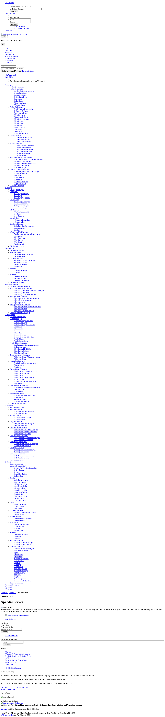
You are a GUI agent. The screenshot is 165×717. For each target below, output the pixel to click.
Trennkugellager (20, 103)
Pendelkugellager (20, 93)
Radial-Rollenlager (16, 107)
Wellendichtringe (16, 252)
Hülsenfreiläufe (19, 127)
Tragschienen (19, 365)
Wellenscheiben (19, 498)
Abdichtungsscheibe (21, 482)
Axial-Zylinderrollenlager (23, 151)
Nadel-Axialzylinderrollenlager (25, 163)
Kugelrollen (18, 391)
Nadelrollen (18, 530)
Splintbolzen (18, 476)
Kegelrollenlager (20, 115)
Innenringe (18, 129)
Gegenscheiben (19, 488)
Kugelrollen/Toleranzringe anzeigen (27, 387)
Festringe (17, 565)
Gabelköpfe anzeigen (21, 194)
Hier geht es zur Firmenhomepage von (14, 688)
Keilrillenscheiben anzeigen (24, 542)
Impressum (9, 664)
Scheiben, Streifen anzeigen (24, 226)
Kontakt (8, 652)
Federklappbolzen (20, 474)
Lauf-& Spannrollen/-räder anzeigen (27, 172)
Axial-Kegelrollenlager (22, 153)
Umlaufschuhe (19, 383)
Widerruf (8, 585)
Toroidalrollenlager (21, 117)
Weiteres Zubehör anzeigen (24, 549)
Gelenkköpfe (14, 218)
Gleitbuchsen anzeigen (22, 212)
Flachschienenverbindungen (24, 377)
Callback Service (11, 662)
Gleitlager (8, 52)
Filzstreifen (18, 266)
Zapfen (16, 577)
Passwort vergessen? (21, 28)
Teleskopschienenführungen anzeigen (27, 357)
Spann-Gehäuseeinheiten (23, 301)
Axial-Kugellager (16, 135)
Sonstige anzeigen (20, 276)
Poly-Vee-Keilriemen (17, 454)
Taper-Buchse (19, 514)
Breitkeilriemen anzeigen (23, 417)
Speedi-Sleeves (15, 516)
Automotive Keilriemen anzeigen (26, 444)
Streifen (17, 230)
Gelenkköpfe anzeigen (22, 220)
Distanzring (18, 557)
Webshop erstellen (7, 715)
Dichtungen (9, 54)
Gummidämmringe (21, 571)
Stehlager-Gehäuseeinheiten (24, 311)
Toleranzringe (19, 389)
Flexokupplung (19, 238)
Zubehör (8, 63)
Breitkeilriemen (15, 415)
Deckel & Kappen (20, 264)
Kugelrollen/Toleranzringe (19, 385)
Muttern (17, 563)
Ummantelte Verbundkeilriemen (25, 432)
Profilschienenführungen (18, 343)
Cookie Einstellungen (13, 668)
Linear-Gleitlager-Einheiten (24, 337)
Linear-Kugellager (20, 323)
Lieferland (13, 9)
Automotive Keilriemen (18, 442)
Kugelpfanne (19, 240)
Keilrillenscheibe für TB (23, 545)
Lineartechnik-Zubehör (22, 581)
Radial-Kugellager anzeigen (24, 91)
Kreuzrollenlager (20, 167)
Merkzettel (9, 30)
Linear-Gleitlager (20, 335)
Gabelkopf (18, 196)
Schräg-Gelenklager (21, 206)
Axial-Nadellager (20, 155)
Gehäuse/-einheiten (12, 56)
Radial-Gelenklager (21, 204)
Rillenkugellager (20, 95)
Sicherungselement (21, 551)
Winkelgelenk (19, 244)
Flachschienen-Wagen (22, 373)
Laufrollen (18, 180)
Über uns (15, 585)
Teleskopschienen (20, 359)
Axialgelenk (18, 236)
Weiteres (17, 538)
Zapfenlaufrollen (20, 184)
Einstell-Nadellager (21, 133)
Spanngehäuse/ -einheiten (19, 297)
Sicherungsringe (20, 579)
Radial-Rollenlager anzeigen (24, 109)
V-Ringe (13, 268)
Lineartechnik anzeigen (18, 317)
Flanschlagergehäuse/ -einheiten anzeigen (29, 290)
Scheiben (13, 478)
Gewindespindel (20, 399)
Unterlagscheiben (20, 496)
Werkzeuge (18, 536)
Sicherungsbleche (20, 569)
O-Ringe (17, 575)
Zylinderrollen (19, 526)
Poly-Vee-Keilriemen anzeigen (25, 456)
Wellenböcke (19, 339)
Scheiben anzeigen (21, 480)
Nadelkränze (18, 121)
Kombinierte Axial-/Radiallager (21, 157)
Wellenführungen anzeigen (23, 321)
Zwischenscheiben (21, 500)
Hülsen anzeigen (20, 504)
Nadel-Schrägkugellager (23, 161)
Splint (16, 553)
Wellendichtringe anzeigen (23, 254)
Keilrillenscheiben (16, 540)
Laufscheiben (19, 494)
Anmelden (7, 645)
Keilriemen (9, 60)
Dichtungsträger (20, 278)
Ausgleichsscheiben (21, 490)
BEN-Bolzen (19, 470)
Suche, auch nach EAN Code (11, 71)
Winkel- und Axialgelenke (19, 232)
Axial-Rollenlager (16, 143)
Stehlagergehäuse (20, 309)
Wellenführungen (16, 319)
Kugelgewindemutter (21, 401)
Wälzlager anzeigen (17, 87)
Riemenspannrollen (21, 182)
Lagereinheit (18, 397)
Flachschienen (19, 375)
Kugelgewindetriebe (17, 393)
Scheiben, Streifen (16, 224)
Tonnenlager (18, 131)
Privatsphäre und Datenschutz (15, 660)
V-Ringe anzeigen (20, 270)
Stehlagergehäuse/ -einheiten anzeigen (27, 307)
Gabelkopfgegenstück (22, 198)
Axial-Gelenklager (21, 208)
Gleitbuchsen (14, 210)
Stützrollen (18, 176)
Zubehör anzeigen (16, 464)
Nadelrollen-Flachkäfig (22, 349)
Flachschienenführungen (18, 369)
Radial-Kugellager (16, 89)
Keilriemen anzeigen (17, 407)
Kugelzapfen (18, 242)
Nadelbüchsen (19, 125)
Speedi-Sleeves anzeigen (23, 518)
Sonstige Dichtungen (21, 280)
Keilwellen (18, 331)
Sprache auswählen (17, 7)
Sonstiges (13, 532)
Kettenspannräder (20, 174)
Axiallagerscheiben (21, 486)
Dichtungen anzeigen (17, 250)
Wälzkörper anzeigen (21, 524)
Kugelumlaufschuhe (21, 351)
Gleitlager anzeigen (17, 190)
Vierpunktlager (19, 105)
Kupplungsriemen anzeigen (24, 411)
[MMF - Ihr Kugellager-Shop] (14, 34)
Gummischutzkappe (21, 559)
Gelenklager (14, 200)
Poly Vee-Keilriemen (21, 458)
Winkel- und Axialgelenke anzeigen (27, 234)
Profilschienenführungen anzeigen (26, 345)
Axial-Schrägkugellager (22, 141)
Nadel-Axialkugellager (22, 165)
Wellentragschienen (21, 341)
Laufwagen (18, 367)
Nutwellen (18, 333)
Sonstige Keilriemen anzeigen (24, 450)
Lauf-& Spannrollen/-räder (19, 169)
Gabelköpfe (14, 192)
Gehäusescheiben (20, 484)
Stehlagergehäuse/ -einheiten (20, 305)
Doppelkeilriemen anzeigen (24, 424)
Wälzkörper (14, 522)
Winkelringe (18, 567)
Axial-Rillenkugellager (22, 139)
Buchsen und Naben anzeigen (25, 512)
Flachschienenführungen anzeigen (26, 371)
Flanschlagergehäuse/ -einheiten (21, 288)
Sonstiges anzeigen (21, 534)
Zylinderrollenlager (21, 111)
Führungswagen (20, 347)
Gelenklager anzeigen (22, 202)
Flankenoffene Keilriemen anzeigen (27, 438)
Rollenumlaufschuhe (17, 379)
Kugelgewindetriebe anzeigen (24, 395)
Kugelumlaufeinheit (21, 353)
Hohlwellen (18, 329)
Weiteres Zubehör (16, 547)
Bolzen (16, 472)
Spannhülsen (18, 508)
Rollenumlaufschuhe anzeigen (25, 381)
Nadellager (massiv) (21, 119)
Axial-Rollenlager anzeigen (24, 145)
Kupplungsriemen (16, 409)
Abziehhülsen (19, 506)
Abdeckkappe (19, 561)
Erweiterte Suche (28, 71)
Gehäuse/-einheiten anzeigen (20, 286)
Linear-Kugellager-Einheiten (24, 325)
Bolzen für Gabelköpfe (18, 466)
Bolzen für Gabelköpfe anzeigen (25, 468)
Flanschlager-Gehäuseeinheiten (25, 294)
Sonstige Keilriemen (17, 448)
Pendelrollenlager (20, 113)
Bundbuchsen (19, 216)
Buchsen (17, 214)
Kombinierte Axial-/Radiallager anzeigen (28, 159)
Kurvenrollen (19, 178)
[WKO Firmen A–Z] (12, 703)
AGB (7, 658)
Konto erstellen (19, 26)
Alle (6, 48)
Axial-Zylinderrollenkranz (23, 149)
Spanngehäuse (19, 303)
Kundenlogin (10, 13)
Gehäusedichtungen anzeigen (24, 260)
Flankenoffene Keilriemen (19, 436)
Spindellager (18, 101)
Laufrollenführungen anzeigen (25, 363)
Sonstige (13, 274)
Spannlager (18, 99)
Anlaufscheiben (19, 228)
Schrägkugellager (20, 97)
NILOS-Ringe (19, 573)
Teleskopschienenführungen (20, 355)
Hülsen (12, 502)
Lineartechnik (10, 58)
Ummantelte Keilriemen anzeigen (26, 430)
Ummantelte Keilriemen (18, 428)
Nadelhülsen (18, 123)
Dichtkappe (18, 555)
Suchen (4, 632)
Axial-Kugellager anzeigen (23, 137)
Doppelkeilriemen (16, 422)
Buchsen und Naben (17, 510)
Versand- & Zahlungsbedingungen (17, 654)
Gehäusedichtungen (17, 258)
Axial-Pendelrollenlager (22, 147)
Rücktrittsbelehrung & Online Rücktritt (19, 656)
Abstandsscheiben (20, 492)
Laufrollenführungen (17, 361)
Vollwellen (18, 327)
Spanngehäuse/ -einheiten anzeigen (26, 299)
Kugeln (17, 528)
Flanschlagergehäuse (21, 292)
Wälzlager (9, 50)
